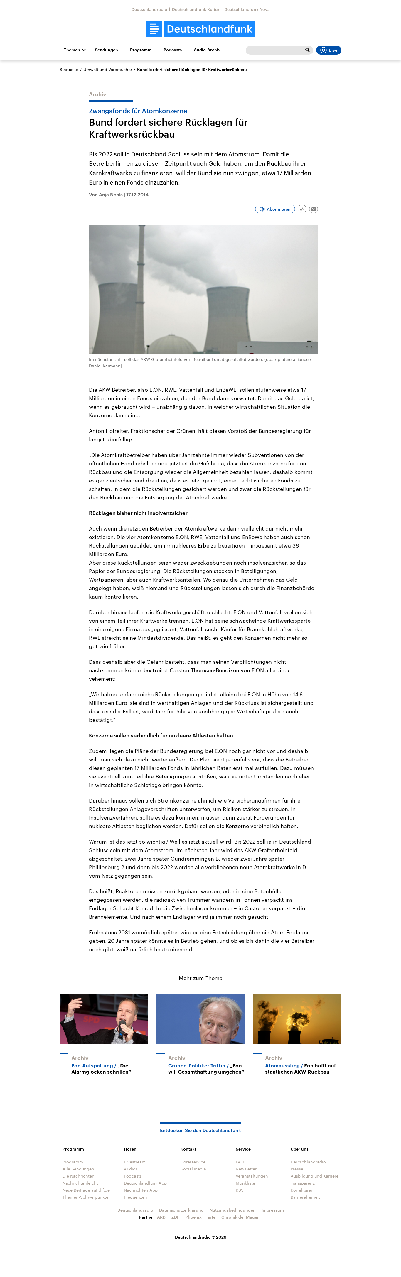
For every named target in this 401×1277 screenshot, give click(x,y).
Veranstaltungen (252, 1175)
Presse (297, 1168)
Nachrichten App (141, 1190)
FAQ (240, 1161)
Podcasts (173, 50)
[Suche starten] (307, 50)
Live (333, 50)
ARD (161, 1216)
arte (211, 1216)
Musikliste (245, 1182)
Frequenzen (135, 1197)
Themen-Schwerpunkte (85, 1197)
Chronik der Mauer (240, 1216)
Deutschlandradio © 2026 (200, 1236)
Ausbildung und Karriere (314, 1175)
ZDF (175, 1216)
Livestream (135, 1161)
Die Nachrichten (79, 1175)
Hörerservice (193, 1161)
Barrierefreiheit (305, 1197)
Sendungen (106, 50)
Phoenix (193, 1216)
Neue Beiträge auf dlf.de (86, 1190)
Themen (72, 50)
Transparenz (303, 1182)
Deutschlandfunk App (145, 1182)
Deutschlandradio (149, 9)
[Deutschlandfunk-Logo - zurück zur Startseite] (200, 29)
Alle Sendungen (78, 1168)
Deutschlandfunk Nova (247, 9)
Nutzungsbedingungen (233, 1209)
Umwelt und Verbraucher (107, 69)
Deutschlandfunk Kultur (196, 9)
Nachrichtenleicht (80, 1182)
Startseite (69, 69)
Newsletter (246, 1168)
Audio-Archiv (207, 50)
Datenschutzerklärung (181, 1209)
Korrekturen (302, 1190)
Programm (140, 50)
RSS (240, 1190)
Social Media (193, 1168)
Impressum (273, 1209)
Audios (131, 1168)
